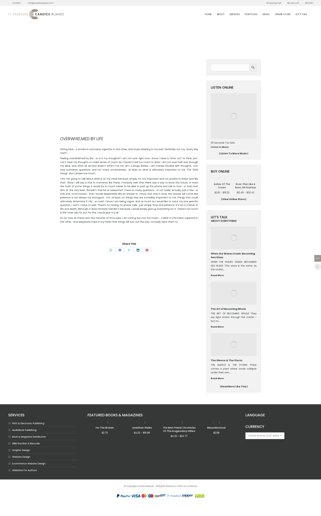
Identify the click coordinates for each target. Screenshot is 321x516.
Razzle (214, 142)
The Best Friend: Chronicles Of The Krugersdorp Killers (179, 429)
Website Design (21, 457)
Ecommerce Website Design (28, 463)
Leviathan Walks (142, 427)
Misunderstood (216, 427)
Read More (217, 275)
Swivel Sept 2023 (245, 184)
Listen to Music (220, 147)
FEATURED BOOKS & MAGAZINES (115, 415)
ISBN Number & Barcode (26, 443)
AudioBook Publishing (24, 430)
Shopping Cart (273, 3)
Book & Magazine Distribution (29, 436)
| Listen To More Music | (233, 153)
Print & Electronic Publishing (28, 423)
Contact (17, 3)
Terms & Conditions (187, 486)
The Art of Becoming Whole (228, 309)
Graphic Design (21, 450)
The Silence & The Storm (226, 360)
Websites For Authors (24, 470)
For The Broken (105, 427)
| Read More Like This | (233, 386)
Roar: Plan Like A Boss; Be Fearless (221, 185)
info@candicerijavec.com (41, 3)
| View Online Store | (233, 199)
